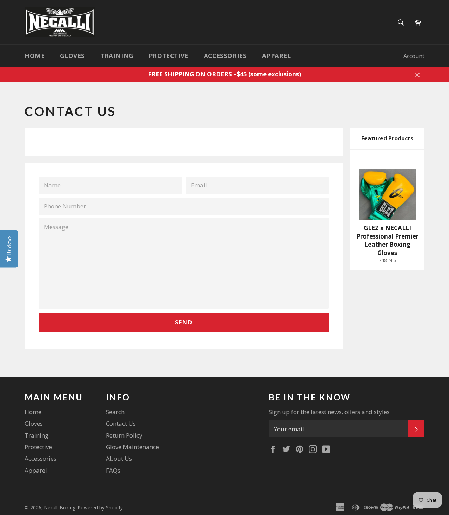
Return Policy (124, 435)
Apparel (276, 56)
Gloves (72, 56)
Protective (168, 56)
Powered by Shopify (100, 507)
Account (413, 56)
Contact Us (121, 423)
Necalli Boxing (59, 507)
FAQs (113, 470)
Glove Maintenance (132, 447)
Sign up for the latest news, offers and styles (329, 412)
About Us (119, 458)
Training (116, 56)
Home (35, 56)
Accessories (225, 56)
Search (115, 412)
